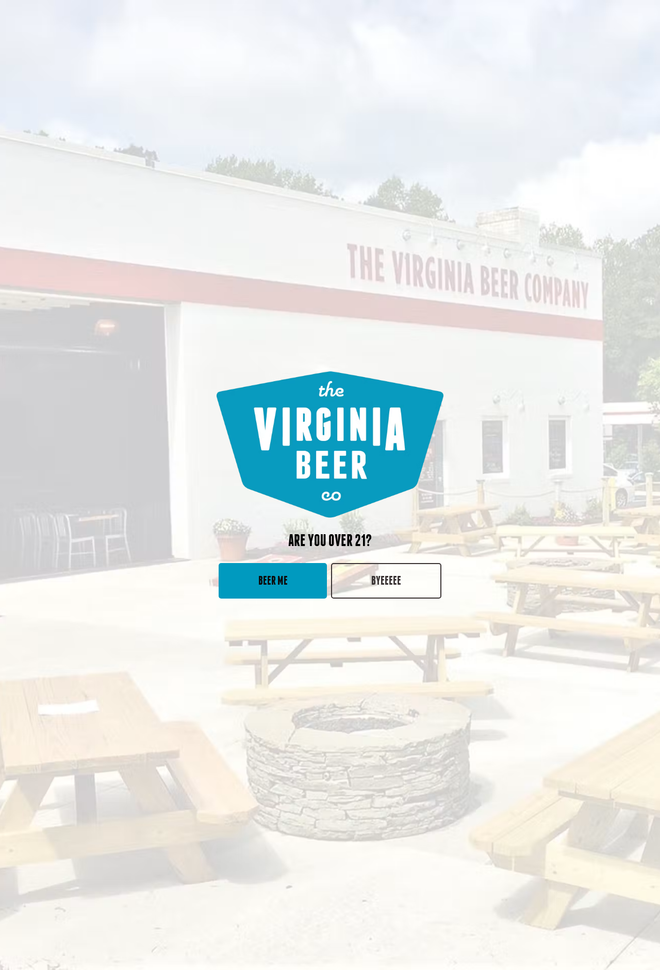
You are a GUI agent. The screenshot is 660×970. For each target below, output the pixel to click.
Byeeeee (386, 580)
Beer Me (273, 580)
